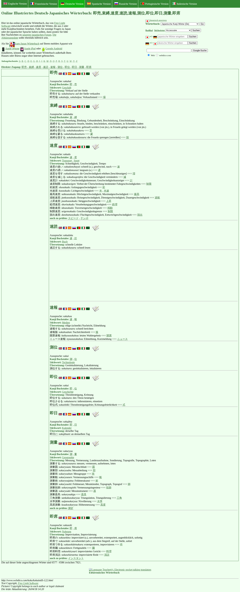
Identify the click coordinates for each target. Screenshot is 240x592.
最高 (136, 194)
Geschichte (67, 391)
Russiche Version (128, 3)
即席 (88, 67)
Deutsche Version (74, 3)
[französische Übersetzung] (65, 72)
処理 (114, 204)
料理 (109, 551)
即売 (24, 67)
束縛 (31, 67)
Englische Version (17, 3)
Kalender (67, 428)
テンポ (84, 218)
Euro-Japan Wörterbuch (27, 43)
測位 (60, 67)
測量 (81, 67)
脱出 (140, 214)
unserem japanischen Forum (36, 34)
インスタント (76, 558)
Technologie (68, 362)
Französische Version (46, 3)
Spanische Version (101, 3)
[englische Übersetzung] (60, 72)
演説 (106, 554)
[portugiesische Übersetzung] (78, 72)
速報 (53, 67)
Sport (76, 160)
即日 (74, 67)
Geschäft (66, 87)
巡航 (157, 197)
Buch (65, 241)
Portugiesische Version (156, 3)
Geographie (68, 457)
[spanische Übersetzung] (69, 72)
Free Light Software (28, 583)
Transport (67, 160)
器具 (83, 494)
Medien (66, 322)
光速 (106, 190)
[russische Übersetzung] (74, 72)
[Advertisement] (96, 39)
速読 (45, 67)
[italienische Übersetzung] (83, 72)
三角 (119, 497)
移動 (110, 207)
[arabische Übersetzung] (88, 72)
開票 (109, 335)
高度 (103, 504)
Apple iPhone (12, 48)
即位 (67, 67)
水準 (99, 501)
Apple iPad (30, 48)
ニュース (122, 339)
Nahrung (66, 531)
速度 (38, 67)
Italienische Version (187, 3)
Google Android (53, 48)
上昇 (108, 201)
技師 (108, 487)
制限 (149, 183)
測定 (70, 508)
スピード (73, 218)
